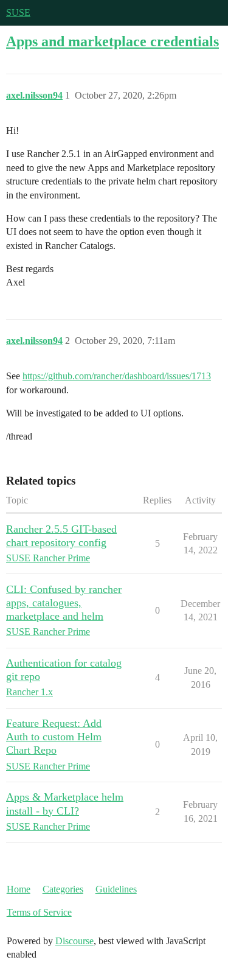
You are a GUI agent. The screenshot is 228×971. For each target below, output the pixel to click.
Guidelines (116, 889)
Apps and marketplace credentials (112, 41)
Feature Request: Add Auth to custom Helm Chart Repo (54, 736)
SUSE (18, 12)
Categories (63, 889)
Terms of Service (39, 912)
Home (18, 889)
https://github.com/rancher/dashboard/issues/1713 (116, 376)
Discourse (74, 941)
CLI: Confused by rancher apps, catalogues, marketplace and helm (64, 602)
